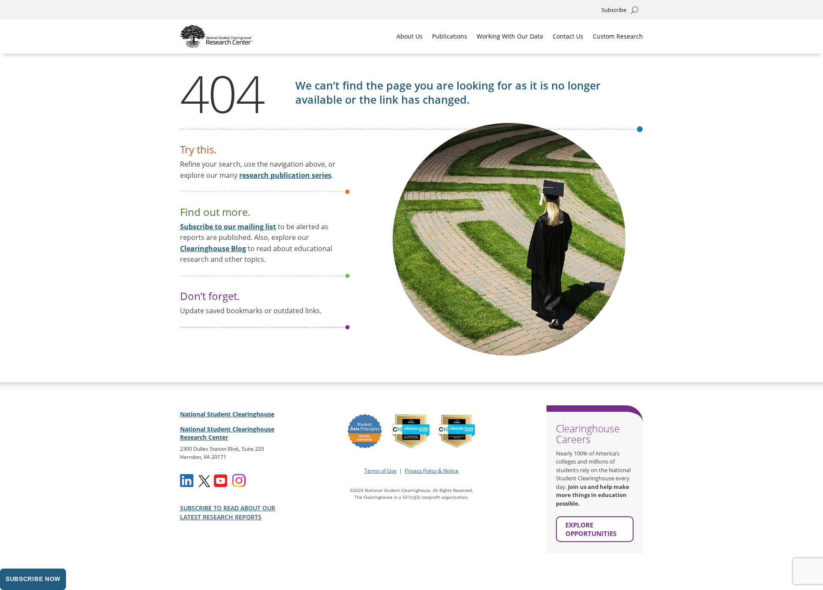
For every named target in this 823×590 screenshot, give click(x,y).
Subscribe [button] (613, 10)
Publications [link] (449, 36)
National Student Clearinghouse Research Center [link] (227, 433)
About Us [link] (409, 36)
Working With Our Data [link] (510, 36)
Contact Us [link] (568, 36)
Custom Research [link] (618, 36)
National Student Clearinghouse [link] (227, 414)
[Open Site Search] (634, 9)
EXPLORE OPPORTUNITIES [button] (590, 529)
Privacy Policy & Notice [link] (432, 470)
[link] (216, 36)
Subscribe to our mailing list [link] (228, 226)
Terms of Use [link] (380, 470)
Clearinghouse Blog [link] (213, 248)
